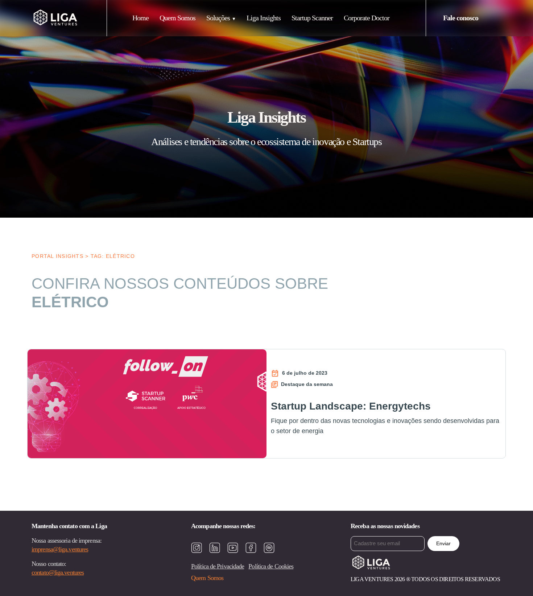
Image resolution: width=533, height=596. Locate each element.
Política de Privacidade (217, 566)
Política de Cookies (270, 566)
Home (140, 18)
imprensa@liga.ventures (60, 549)
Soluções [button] (218, 18)
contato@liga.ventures (58, 572)
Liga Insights (264, 18)
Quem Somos (177, 18)
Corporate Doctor (366, 18)
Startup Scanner (312, 18)
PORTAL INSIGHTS (57, 256)
